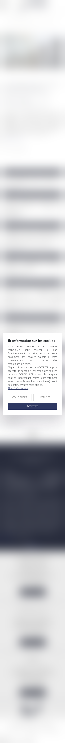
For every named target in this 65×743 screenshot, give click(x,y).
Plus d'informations (18, 388)
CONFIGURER (19, 397)
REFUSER (45, 397)
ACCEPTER (32, 406)
